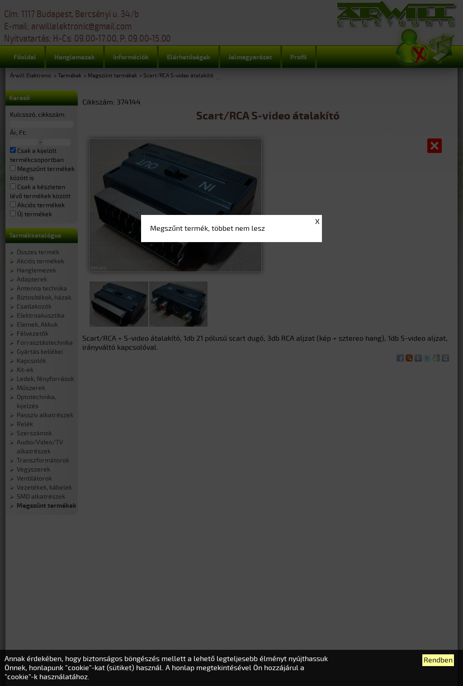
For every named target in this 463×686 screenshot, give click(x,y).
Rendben (438, 660)
